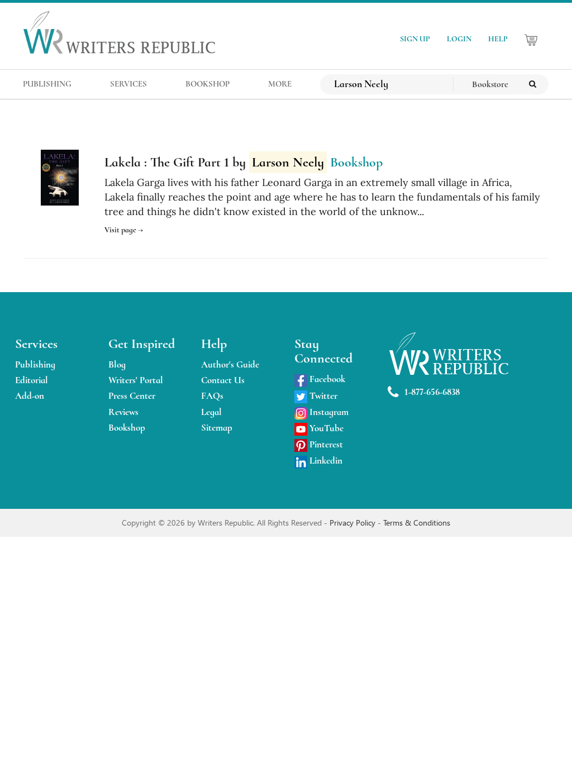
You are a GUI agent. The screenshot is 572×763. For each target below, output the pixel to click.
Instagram (328, 412)
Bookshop (126, 427)
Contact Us (223, 380)
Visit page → (123, 230)
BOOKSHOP (207, 84)
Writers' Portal (135, 380)
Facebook (326, 379)
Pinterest (325, 444)
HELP (498, 39)
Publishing (35, 364)
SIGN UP (415, 39)
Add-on (29, 396)
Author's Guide (230, 364)
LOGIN (459, 39)
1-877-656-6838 (432, 392)
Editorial (31, 380)
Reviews (123, 412)
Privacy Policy (354, 522)
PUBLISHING (47, 84)
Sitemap (216, 427)
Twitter (322, 396)
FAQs (212, 396)
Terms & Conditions (416, 522)
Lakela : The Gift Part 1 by (214, 162)
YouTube (325, 428)
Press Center (131, 396)
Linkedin (324, 460)
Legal (211, 412)
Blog (117, 364)
